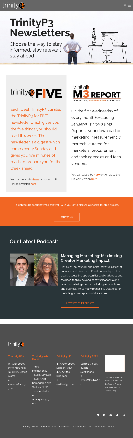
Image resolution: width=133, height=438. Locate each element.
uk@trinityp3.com (66, 384)
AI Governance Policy (101, 426)
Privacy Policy (30, 426)
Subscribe (64, 426)
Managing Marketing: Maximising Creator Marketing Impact (91, 258)
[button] (125, 5)
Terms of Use (48, 426)
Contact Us (115, 363)
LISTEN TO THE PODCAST (80, 303)
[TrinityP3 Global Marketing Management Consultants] (13, 5)
